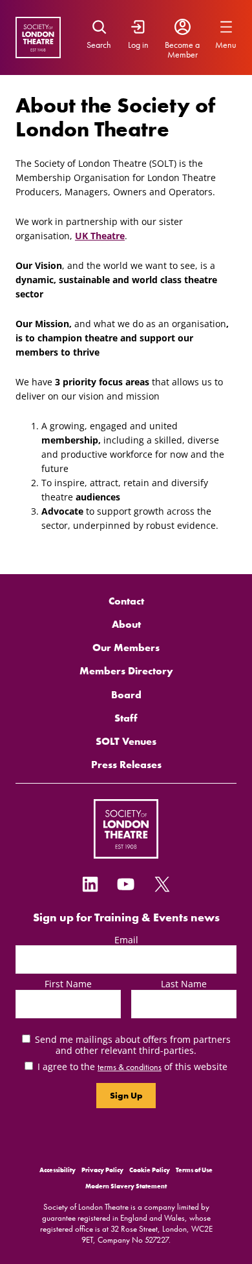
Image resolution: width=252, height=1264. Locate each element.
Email (126, 939)
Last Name (184, 983)
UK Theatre (100, 236)
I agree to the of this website (132, 1066)
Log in (138, 44)
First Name (68, 983)
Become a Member (182, 49)
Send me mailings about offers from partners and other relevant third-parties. (133, 1044)
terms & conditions (130, 1067)
